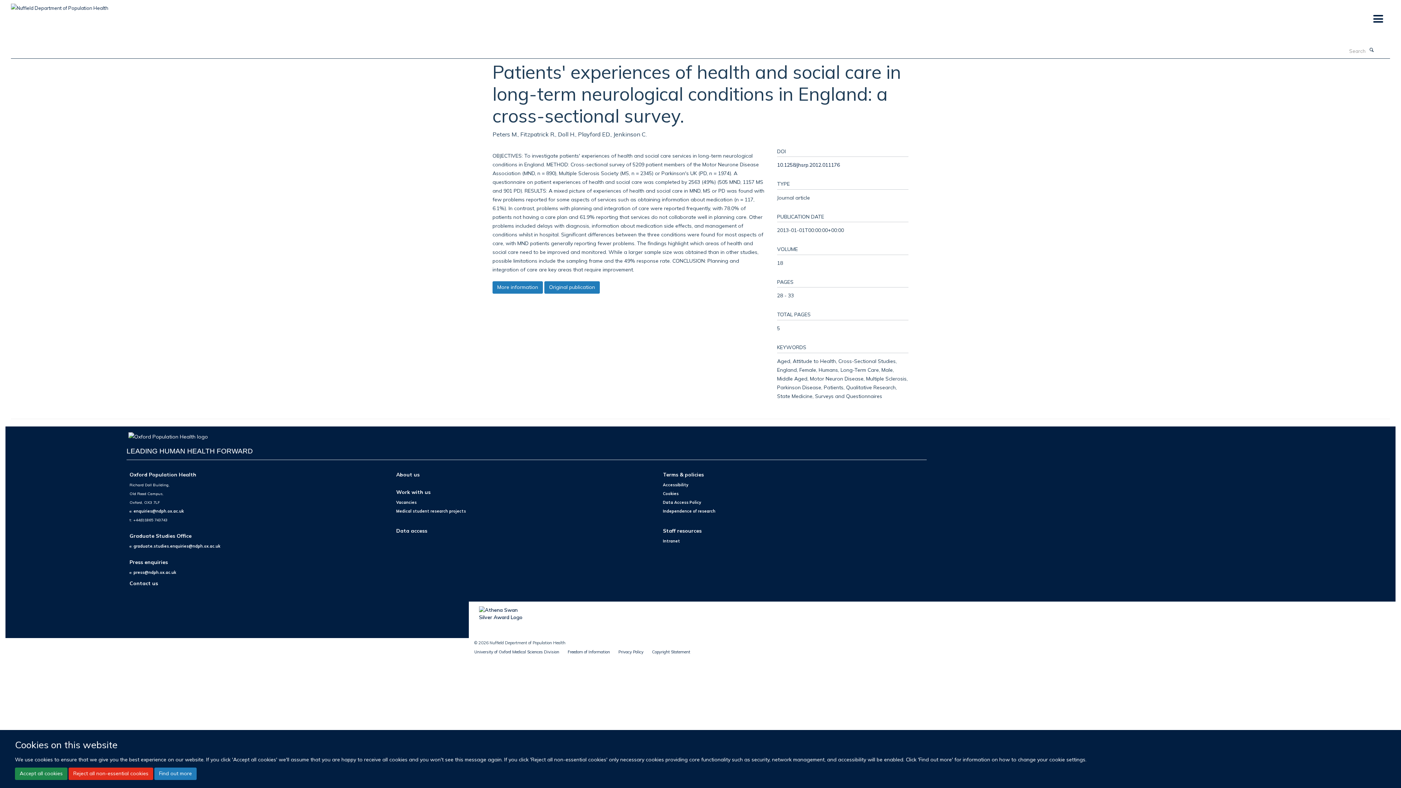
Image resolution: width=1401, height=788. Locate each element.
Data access (411, 531)
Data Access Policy (682, 502)
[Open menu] (1378, 19)
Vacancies (406, 502)
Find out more (175, 773)
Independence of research (689, 511)
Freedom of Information (589, 651)
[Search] (1371, 50)
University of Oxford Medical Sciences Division (516, 651)
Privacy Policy (631, 651)
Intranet (671, 541)
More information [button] (517, 287)
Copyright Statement (671, 651)
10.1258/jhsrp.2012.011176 (808, 165)
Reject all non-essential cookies (110, 773)
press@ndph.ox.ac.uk (155, 572)
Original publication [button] (572, 287)
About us (408, 474)
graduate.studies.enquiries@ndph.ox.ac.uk (177, 546)
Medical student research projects (431, 511)
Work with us (413, 492)
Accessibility (675, 484)
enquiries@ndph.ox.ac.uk (159, 511)
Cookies (671, 493)
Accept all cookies (41, 773)
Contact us (144, 583)
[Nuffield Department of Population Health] (59, 5)
